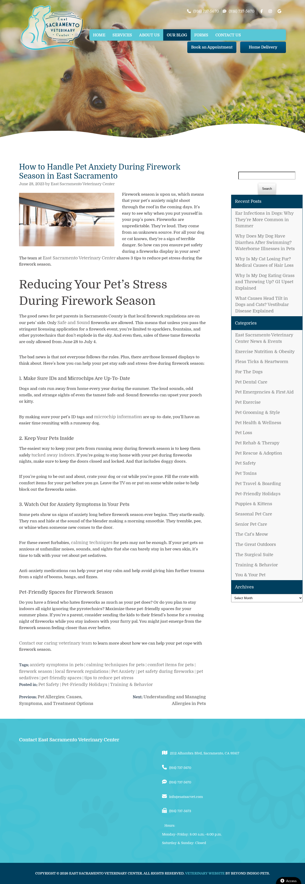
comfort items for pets (170, 664)
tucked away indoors (53, 455)
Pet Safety (245, 463)
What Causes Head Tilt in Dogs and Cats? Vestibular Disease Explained (262, 304)
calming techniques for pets (115, 664)
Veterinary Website (205, 873)
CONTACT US (228, 35)
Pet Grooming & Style (257, 412)
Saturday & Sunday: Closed (184, 843)
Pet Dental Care (251, 382)
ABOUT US (149, 35)
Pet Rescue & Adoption (258, 453)
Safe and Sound (73, 322)
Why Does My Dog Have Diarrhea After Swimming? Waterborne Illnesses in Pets (265, 242)
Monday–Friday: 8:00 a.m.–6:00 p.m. (192, 834)
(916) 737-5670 (206, 11)
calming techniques (91, 542)
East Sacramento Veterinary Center (79, 258)
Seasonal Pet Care (253, 514)
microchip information (118, 416)
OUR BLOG (177, 35)
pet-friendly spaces (61, 677)
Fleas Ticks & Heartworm (261, 361)
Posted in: (28, 685)
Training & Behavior (256, 565)
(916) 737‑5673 (180, 811)
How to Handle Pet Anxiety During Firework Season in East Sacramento (99, 171)
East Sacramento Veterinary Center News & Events (264, 338)
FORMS (201, 35)
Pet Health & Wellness (258, 422)
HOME (99, 35)
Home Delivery (263, 47)
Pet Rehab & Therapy (257, 443)
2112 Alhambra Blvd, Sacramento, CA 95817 (204, 753)
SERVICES (122, 35)
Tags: (24, 665)
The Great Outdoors (255, 544)
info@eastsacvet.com (186, 797)
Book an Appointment (212, 47)
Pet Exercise (248, 402)
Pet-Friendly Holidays (257, 493)
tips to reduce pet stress (108, 677)
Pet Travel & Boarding (258, 483)
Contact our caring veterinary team (55, 643)
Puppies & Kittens (253, 503)
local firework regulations (81, 671)
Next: (138, 697)
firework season (35, 671)
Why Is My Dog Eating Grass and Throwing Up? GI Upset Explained (265, 282)
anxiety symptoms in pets (56, 664)
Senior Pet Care (251, 524)
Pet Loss (243, 432)
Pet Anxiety (123, 671)
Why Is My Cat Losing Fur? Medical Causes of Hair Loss (264, 262)
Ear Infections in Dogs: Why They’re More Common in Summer (264, 219)
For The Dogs (249, 371)
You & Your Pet (250, 575)
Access (291, 881)
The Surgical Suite (254, 554)
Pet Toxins (246, 473)
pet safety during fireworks (166, 671)
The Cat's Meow (251, 534)
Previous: (28, 697)
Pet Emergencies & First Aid (264, 392)
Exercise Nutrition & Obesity (265, 351)
